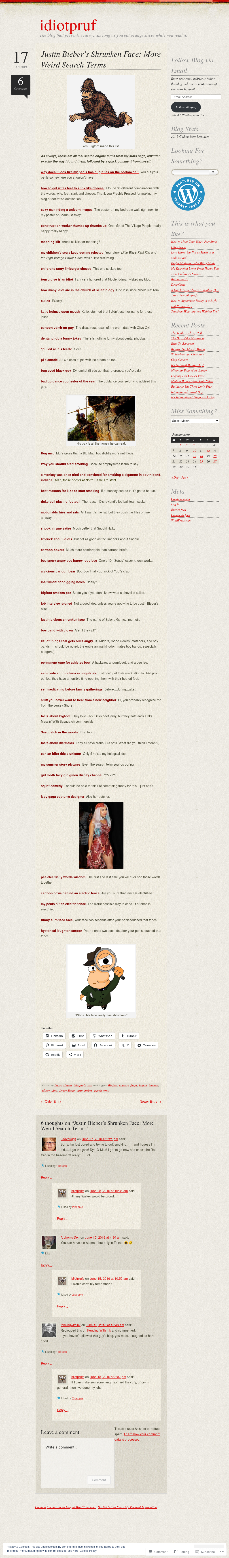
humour (153, 1085)
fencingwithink (71, 1325)
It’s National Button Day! (187, 365)
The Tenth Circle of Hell (186, 333)
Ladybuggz (68, 1139)
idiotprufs (80, 1085)
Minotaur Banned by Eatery (189, 370)
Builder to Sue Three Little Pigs (191, 386)
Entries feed (178, 509)
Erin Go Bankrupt (182, 343)
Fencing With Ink (99, 1330)
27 (214, 461)
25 (201, 461)
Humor (67, 1085)
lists (89, 1085)
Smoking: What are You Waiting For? (195, 311)
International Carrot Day (187, 392)
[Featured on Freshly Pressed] (188, 209)
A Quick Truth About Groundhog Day (195, 290)
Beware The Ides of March (188, 349)
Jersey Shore (67, 1090)
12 (208, 450)
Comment (99, 1480)
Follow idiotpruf (186, 107)
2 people (77, 1207)
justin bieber (84, 1090)
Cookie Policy (88, 1550)
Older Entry (51, 1101)
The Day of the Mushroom (187, 338)
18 (201, 456)
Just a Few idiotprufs (184, 295)
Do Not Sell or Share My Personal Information (127, 1507)
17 (194, 456)
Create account (180, 499)
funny (58, 1085)
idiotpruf (68, 24)
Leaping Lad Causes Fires (187, 376)
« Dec (174, 477)
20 (214, 456)
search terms (101, 1090)
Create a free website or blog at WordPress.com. (65, 1507)
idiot (54, 1090)
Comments (20, 83)
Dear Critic (178, 284)
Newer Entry (150, 1101)
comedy (124, 1085)
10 (194, 450)
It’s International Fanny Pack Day (192, 397)
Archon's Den (70, 1237)
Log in (175, 504)
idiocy (46, 1090)
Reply (46, 1177)
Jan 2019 (21, 58)
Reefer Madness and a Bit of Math (193, 263)
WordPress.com (181, 520)
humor (143, 1085)
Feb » (185, 477)
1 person (61, 1165)
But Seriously (179, 279)
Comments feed (180, 515)
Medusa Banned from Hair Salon (192, 381)
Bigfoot (112, 1085)
